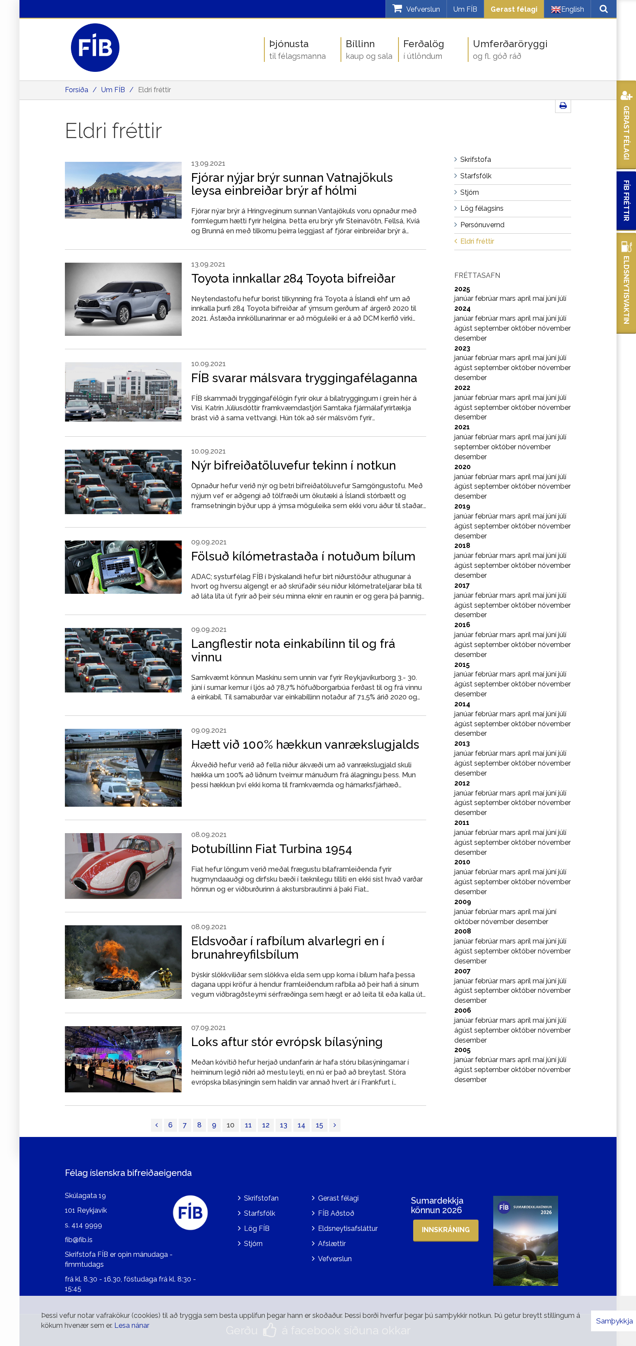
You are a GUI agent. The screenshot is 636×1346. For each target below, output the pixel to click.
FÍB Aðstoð (336, 1213)
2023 (462, 348)
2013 (462, 743)
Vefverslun (335, 1259)
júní (552, 298)
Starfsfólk (259, 1213)
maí (539, 298)
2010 (462, 862)
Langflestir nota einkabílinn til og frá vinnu (293, 650)
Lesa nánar (131, 1325)
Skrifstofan (261, 1198)
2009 (462, 902)
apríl (525, 298)
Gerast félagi (514, 9)
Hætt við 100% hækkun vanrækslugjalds (305, 744)
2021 (462, 427)
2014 (462, 704)
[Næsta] (334, 1125)
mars (508, 298)
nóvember (554, 328)
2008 (462, 931)
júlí (562, 298)
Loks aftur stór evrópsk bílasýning (287, 1042)
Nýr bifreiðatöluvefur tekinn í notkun (293, 465)
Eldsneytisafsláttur (348, 1228)
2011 (461, 822)
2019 (462, 506)
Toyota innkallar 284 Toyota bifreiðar (293, 278)
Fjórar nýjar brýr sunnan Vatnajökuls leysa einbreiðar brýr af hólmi (292, 184)
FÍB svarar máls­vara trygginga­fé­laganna (304, 378)
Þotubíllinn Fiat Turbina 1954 (271, 849)
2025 (462, 289)
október (524, 328)
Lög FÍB (257, 1228)
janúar (464, 298)
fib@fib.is (79, 1240)
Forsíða (76, 90)
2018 (462, 545)
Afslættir (332, 1244)
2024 (462, 308)
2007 (462, 971)
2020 (462, 467)
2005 (462, 1050)
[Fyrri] (156, 1125)
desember (470, 338)
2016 (462, 625)
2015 (462, 664)
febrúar (487, 298)
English (572, 9)
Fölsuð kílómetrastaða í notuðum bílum (303, 556)
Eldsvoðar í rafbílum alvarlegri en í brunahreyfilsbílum (288, 948)
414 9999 (86, 1225)
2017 (462, 585)
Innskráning (446, 1230)
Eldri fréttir (154, 90)
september (492, 328)
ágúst (464, 328)
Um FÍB (465, 9)
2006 (462, 1010)
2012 (462, 783)
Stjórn (253, 1244)
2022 (462, 387)
